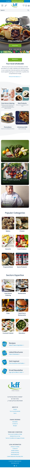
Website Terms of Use (15, 436)
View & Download (14, 354)
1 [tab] (9, 49)
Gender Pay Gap (15, 452)
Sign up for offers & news (16, 372)
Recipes (15, 425)
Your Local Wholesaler (15, 411)
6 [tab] (17, 49)
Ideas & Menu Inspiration (16, 345)
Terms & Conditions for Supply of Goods (15, 438)
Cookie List (15, 448)
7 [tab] (19, 49)
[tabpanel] (15, 31)
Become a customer (17, 1)
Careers (15, 409)
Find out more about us (14, 76)
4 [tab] (14, 49)
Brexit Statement (15, 454)
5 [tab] (15, 49)
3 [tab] (12, 49)
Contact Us (15, 423)
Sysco (15, 413)
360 (18, 463)
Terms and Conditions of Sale (15, 434)
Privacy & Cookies (15, 446)
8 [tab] (20, 49)
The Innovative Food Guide (16, 363)
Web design (13, 463)
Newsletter (15, 421)
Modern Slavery (15, 450)
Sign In (9, 1)
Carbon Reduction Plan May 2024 (15, 456)
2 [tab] (11, 49)
